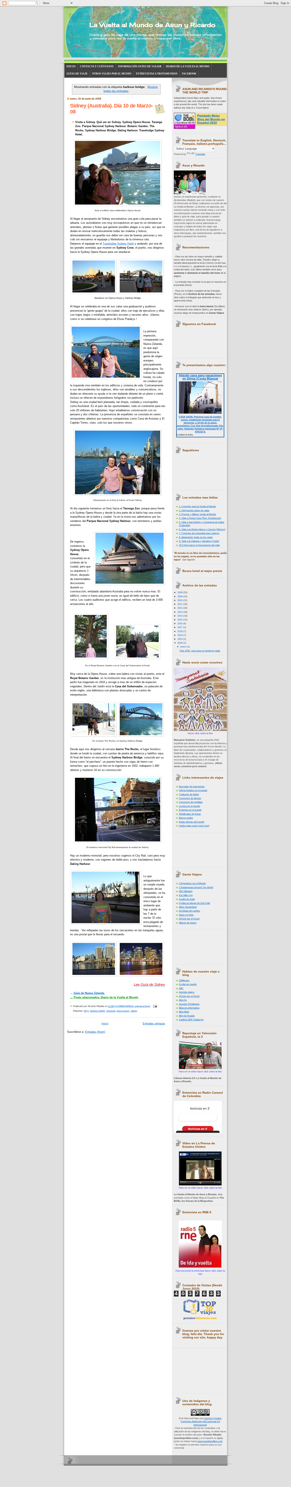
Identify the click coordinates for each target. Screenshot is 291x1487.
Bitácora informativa (189, 1008)
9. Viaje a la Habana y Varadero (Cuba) (199, 541)
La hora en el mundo (189, 806)
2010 (180, 600)
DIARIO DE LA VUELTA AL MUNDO (187, 66)
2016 (180, 623)
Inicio (105, 1023)
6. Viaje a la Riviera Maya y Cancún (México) (202, 529)
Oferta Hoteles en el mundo (193, 790)
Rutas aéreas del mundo (191, 822)
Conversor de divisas (190, 798)
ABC (181, 988)
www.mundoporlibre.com (210, 1441)
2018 (180, 631)
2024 (180, 639)
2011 (180, 604)
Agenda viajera (186, 992)
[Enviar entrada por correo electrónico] (154, 1006)
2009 (180, 596)
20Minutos (184, 980)
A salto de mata (187, 899)
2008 (180, 592)
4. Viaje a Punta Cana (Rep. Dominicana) (200, 518)
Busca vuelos (186, 818)
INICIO (70, 66)
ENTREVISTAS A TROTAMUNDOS (156, 73)
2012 (180, 608)
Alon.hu (183, 1000)
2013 (180, 612)
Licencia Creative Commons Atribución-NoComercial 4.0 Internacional (201, 1421)
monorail (110, 1011)
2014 (180, 616)
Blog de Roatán (187, 1015)
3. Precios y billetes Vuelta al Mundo (197, 514)
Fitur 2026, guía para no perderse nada (200, 650)
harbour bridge (97, 1011)
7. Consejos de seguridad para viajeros (199, 533)
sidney (134, 1011)
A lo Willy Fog (186, 895)
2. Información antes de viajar (194, 510)
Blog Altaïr (184, 1011)
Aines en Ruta (186, 915)
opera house (122, 1011)
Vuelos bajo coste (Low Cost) (194, 825)
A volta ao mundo (188, 984)
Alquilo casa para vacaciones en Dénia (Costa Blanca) (200, 377)
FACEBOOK (189, 73)
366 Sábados (186, 891)
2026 (180, 643)
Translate (200, 154)
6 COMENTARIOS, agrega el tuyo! (132, 1006)
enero (183, 646)
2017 (180, 627)
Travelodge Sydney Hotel (118, 243)
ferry (86, 1011)
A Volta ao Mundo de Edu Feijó (194, 903)
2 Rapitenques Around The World (196, 887)
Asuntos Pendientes (189, 1004)
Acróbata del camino (189, 911)
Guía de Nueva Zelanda (89, 993)
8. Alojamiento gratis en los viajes (196, 537)
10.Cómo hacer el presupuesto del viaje (199, 545)
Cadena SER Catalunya (191, 1019)
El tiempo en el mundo (190, 810)
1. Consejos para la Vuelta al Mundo (197, 506)
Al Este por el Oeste (189, 918)
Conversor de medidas (191, 802)
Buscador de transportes (192, 786)
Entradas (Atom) (95, 1031)
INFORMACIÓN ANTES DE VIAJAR (139, 66)
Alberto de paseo (187, 922)
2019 (180, 635)
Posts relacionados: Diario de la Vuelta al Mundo (104, 997)
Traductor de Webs (189, 794)
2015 (180, 619)
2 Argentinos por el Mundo (192, 883)
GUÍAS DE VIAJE (77, 73)
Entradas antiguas (154, 1023)
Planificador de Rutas (190, 814)
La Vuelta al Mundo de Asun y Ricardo (152, 25)
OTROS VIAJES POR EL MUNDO (111, 73)
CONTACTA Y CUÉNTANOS (97, 66)
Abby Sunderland (188, 907)
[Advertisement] (193, 848)
